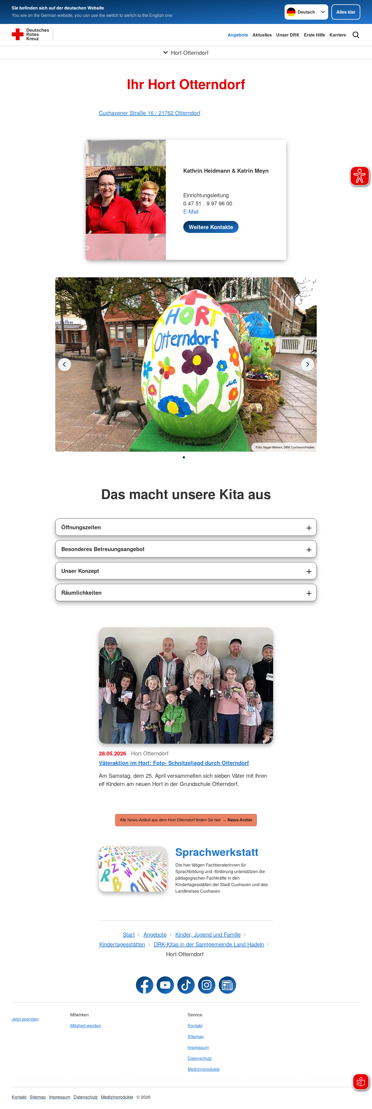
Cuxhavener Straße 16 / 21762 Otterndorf (149, 113)
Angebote (238, 35)
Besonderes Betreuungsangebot (103, 549)
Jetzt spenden (25, 1019)
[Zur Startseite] (66, 35)
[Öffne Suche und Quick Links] (356, 35)
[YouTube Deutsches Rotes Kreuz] (165, 985)
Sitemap (196, 1036)
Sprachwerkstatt (216, 851)
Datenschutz (200, 1058)
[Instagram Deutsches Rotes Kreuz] (206, 985)
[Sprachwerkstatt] (133, 869)
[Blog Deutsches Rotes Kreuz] (227, 985)
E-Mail (191, 211)
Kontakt (195, 1025)
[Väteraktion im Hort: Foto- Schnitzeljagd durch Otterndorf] (186, 685)
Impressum (198, 1047)
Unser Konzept (80, 571)
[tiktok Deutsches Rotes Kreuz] (186, 985)
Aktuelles (262, 35)
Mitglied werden (85, 1025)
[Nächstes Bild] (64, 364)
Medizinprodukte (204, 1069)
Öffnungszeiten (81, 527)
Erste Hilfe (314, 35)
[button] (184, 457)
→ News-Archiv (237, 820)
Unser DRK (288, 35)
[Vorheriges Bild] (307, 364)
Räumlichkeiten (81, 592)
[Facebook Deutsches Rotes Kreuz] (144, 985)
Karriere (338, 35)
